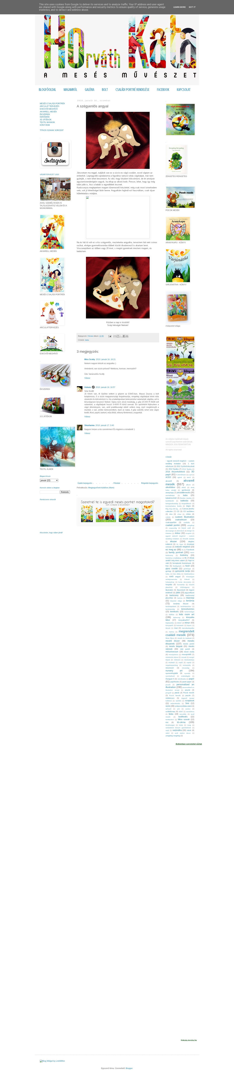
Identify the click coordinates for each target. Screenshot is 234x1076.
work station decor (183, 733)
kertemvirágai (189, 612)
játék (178, 593)
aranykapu (170, 493)
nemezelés (187, 665)
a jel (190, 475)
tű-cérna (181, 722)
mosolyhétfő (186, 654)
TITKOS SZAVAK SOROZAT (52, 130)
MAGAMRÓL (70, 90)
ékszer (173, 541)
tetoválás (183, 714)
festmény (184, 555)
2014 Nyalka (187, 469)
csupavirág (173, 528)
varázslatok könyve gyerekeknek (178, 728)
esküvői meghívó (182, 547)
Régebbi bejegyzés (149, 483)
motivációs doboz (172, 657)
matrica (171, 632)
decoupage (170, 531)
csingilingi (190, 525)
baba (87, 340)
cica (170, 514)
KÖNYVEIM (45, 125)
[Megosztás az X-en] (121, 336)
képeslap (190, 598)
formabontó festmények (182, 563)
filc (186, 558)
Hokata (87, 387)
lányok (168, 628)
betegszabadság (172, 503)
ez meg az (171, 549)
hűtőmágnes (184, 587)
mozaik (183, 657)
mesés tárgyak (175, 646)
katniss (179, 598)
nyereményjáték (172, 673)
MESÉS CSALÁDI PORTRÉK (52, 103)
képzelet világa (176, 601)
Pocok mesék (188, 693)
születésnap (170, 711)
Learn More (179, 7)
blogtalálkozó (186, 503)
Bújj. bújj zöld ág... (172, 509)
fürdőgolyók (177, 566)
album (188, 485)
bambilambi (170, 501)
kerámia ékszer (180, 604)
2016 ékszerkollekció (175, 472)
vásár (189, 730)
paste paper (186, 682)
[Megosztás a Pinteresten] (127, 336)
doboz (177, 533)
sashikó (178, 701)
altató (184, 487)
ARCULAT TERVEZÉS (49, 106)
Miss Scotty (89, 359)
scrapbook (189, 701)
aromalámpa (170, 495)
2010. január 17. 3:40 (105, 425)
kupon (189, 625)
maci (176, 628)
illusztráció (181, 590)
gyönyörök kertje (182, 571)
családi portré (173, 525)
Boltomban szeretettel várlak (189, 744)
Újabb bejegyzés (85, 483)
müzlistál (171, 662)
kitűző (179, 623)
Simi (187, 703)
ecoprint (188, 533)
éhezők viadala (188, 539)
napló (181, 662)
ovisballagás (185, 676)
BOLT (105, 90)
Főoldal (116, 483)
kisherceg (176, 617)
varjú (167, 730)
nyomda (187, 673)
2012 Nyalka (174, 469)
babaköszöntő (171, 498)
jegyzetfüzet (189, 593)
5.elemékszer (181, 475)
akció (189, 477)
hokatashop (170, 582)
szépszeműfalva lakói (183, 706)
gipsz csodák (172, 568)
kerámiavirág (170, 609)
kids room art (186, 614)
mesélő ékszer (173, 641)
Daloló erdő (186, 528)
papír (191, 678)
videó (168, 733)
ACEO (168, 477)
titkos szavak (184, 719)
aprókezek (186, 490)
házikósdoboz (189, 574)
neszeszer (170, 668)
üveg (189, 725)
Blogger (129, 1068)
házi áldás (177, 574)
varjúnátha (177, 730)
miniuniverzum (172, 652)
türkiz (181, 725)
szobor (187, 709)
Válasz (87, 378)
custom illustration (184, 517)
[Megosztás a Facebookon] (124, 336)
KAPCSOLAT (184, 90)
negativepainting (172, 665)
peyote (187, 690)
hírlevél (187, 579)
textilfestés (183, 717)
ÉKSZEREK (45, 114)
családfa (187, 522)
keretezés (174, 611)
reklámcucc (170, 698)
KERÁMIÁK (45, 117)
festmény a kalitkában (174, 558)
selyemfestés (175, 703)
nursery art (174, 670)
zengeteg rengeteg (173, 736)
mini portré (185, 649)
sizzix (168, 706)
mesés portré (188, 644)
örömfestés (182, 679)
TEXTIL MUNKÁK (47, 122)
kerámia (190, 600)
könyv (187, 623)
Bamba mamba (186, 498)
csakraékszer (181, 520)
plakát (177, 693)
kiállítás (171, 614)
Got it (192, 7)
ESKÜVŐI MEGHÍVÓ (49, 109)
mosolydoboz (173, 654)
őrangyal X (170, 679)
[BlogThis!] (118, 336)
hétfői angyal (174, 577)
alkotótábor (170, 487)
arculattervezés (183, 492)
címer (179, 514)
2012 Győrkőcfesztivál (185, 466)
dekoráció (180, 531)
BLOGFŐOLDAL (47, 90)
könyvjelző (169, 625)
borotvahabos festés (174, 506)
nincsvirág (185, 668)
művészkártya (189, 660)
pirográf (168, 693)
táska (171, 714)
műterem (177, 660)
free (167, 566)
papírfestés (174, 682)
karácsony (174, 595)
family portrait (176, 552)
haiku (168, 574)
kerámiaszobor (186, 606)
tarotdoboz (190, 711)
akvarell (169, 481)
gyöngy (168, 571)
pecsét (168, 685)
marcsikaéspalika (188, 628)
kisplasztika (170, 623)
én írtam (180, 544)
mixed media (189, 652)
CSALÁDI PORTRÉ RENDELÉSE (132, 90)
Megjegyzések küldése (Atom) (101, 488)
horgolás (169, 584)
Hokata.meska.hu (189, 1040)
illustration (169, 590)
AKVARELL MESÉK (48, 112)
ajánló (179, 477)
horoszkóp (181, 584)
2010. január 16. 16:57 (105, 387)
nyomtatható (170, 676)
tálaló (181, 711)
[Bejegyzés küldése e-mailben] (110, 336)
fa (182, 550)
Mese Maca (170, 638)
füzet (187, 566)
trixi (167, 722)
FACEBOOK (163, 90)
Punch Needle (175, 695)
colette (168, 517)
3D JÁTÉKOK (45, 120)
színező (168, 709)
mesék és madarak (184, 638)
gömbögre (187, 569)
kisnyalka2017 (184, 620)
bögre (188, 506)
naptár (189, 662)
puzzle (188, 695)
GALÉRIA (89, 90)
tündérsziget (170, 725)
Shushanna (89, 425)
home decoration (184, 582)
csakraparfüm (171, 522)
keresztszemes (187, 609)
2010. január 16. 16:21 (106, 359)
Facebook (190, 550)
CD (178, 511)
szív (178, 709)
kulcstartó (180, 625)
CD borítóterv (188, 511)
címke (188, 514)
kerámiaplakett (171, 606)
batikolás (184, 501)
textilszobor (170, 719)
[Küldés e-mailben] (115, 336)
